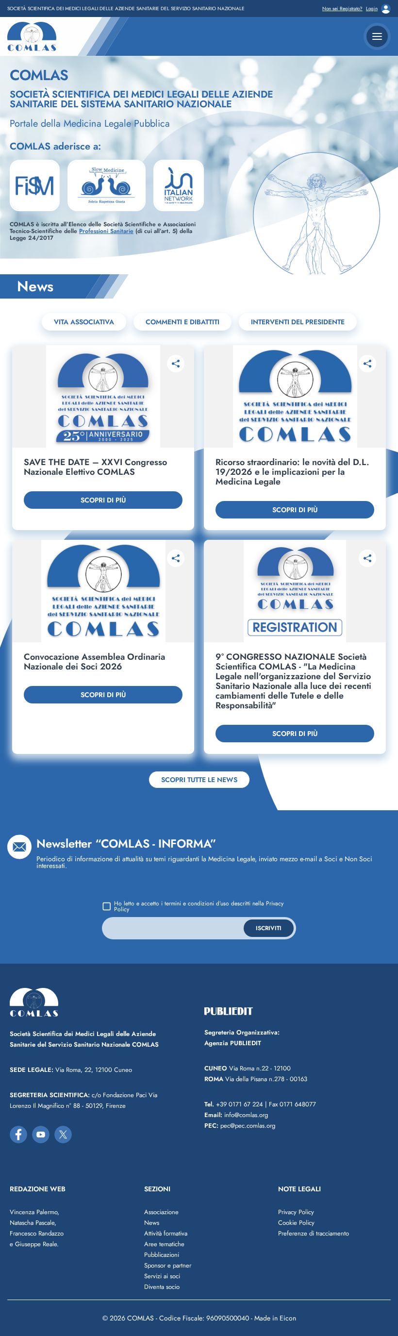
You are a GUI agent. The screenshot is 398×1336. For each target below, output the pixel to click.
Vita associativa (84, 322)
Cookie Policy (296, 1222)
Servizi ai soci (162, 1276)
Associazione (161, 1212)
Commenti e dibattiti (182, 322)
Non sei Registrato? (342, 8)
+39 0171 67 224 (233, 1104)
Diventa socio (162, 1286)
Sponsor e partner (167, 1265)
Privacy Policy (296, 1212)
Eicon (288, 1318)
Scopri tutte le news (199, 780)
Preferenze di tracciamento (313, 1233)
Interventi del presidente (298, 322)
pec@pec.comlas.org (239, 1125)
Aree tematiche (164, 1244)
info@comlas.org (236, 1114)
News (151, 1222)
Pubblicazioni (161, 1254)
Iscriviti (269, 928)
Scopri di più (103, 500)
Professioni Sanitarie (106, 231)
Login (372, 8)
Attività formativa (165, 1233)
